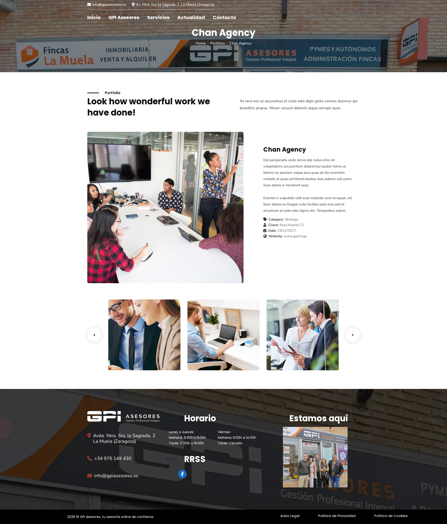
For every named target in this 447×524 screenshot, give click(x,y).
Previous (94, 335)
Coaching (123, 362)
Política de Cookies (391, 515)
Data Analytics (290, 356)
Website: (276, 236)
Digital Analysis (211, 356)
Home (201, 43)
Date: (272, 230)
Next (353, 335)
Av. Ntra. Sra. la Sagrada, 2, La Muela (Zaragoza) (175, 4)
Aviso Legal (289, 515)
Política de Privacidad (337, 515)
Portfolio (217, 43)
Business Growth (133, 356)
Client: (273, 225)
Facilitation (204, 362)
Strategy (281, 362)
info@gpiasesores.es (109, 4)
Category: (276, 219)
